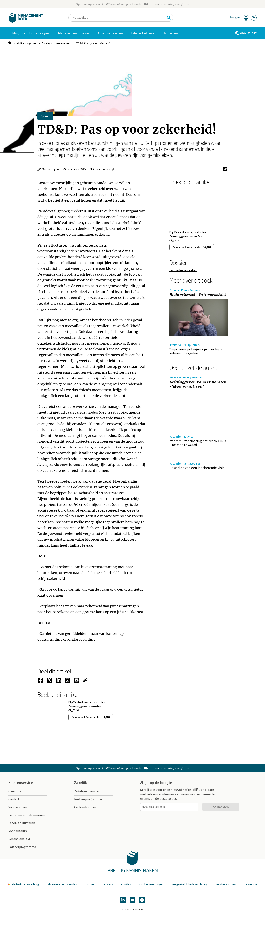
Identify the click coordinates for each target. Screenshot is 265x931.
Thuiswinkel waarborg (25, 884)
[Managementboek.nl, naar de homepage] (25, 22)
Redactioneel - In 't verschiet (197, 295)
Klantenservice (20, 783)
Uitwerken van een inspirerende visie (196, 468)
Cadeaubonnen (85, 807)
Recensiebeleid (19, 839)
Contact (13, 799)
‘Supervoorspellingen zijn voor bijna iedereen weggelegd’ (196, 351)
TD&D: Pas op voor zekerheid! (93, 43)
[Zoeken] (169, 18)
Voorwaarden (17, 807)
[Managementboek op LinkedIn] (123, 900)
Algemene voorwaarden (62, 884)
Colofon (90, 884)
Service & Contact (227, 884)
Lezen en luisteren (21, 823)
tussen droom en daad (183, 270)
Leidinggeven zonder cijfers (185, 238)
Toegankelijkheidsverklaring (189, 884)
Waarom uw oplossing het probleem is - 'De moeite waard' (197, 443)
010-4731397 (248, 33)
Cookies (126, 884)
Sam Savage (90, 459)
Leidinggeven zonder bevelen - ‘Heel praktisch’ (198, 384)
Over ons (14, 791)
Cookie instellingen (151, 884)
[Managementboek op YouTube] (132, 900)
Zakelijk (80, 783)
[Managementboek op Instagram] (142, 900)
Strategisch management (56, 43)
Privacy (108, 884)
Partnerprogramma (22, 847)
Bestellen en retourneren (26, 815)
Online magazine (26, 43)
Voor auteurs (17, 831)
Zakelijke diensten (87, 791)
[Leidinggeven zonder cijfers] (183, 207)
